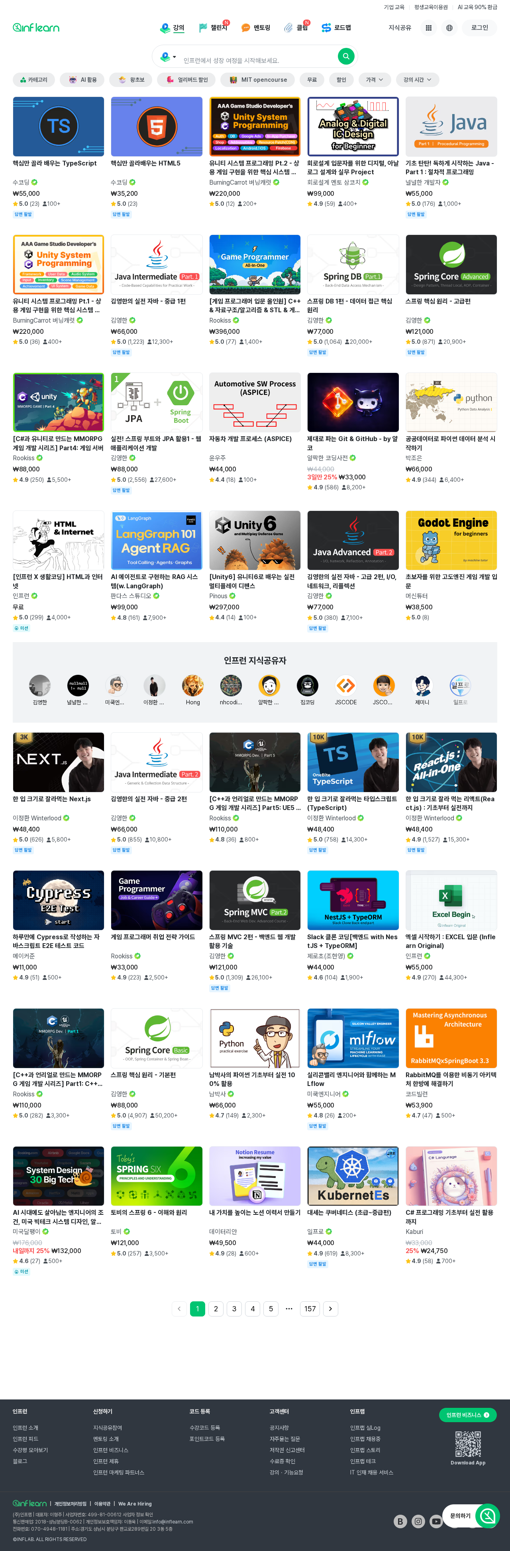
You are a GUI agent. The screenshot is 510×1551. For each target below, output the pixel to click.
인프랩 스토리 (365, 1450)
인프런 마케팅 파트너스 (118, 1472)
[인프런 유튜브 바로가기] (436, 1521)
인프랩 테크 (363, 1461)
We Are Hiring (135, 1504)
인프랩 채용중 (365, 1439)
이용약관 (102, 1504)
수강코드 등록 (205, 1428)
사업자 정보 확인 (138, 1514)
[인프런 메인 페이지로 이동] (36, 27)
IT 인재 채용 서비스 (371, 1472)
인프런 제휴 (106, 1461)
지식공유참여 (107, 1428)
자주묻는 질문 (285, 1439)
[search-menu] (167, 56)
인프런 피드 (25, 1439)
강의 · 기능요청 (286, 1472)
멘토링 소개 (106, 1439)
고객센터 (279, 1411)
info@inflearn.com (173, 1522)
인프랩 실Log (365, 1428)
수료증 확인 (282, 1461)
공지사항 (279, 1428)
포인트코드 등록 (207, 1439)
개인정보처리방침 (70, 1504)
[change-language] (449, 28)
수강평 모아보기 (30, 1450)
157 (310, 1309)
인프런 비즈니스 (110, 1450)
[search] (346, 56)
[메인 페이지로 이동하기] (30, 1503)
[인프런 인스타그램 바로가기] (418, 1521)
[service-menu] (428, 28)
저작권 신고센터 (287, 1450)
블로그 (20, 1461)
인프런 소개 (25, 1428)
